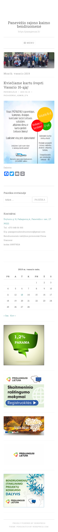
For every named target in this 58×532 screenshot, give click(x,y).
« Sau (6, 315)
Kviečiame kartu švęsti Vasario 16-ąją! (23, 84)
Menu (30, 42)
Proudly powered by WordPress (29, 523)
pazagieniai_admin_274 (16, 95)
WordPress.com (40, 527)
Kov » (13, 315)
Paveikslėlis (10, 92)
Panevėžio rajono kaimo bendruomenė (29, 24)
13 (22, 294)
